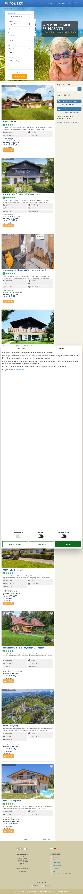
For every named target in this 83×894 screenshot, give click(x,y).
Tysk (55, 848)
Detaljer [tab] (62, 348)
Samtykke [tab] (21, 348)
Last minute (61, 3)
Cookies (55, 868)
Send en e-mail (70, 109)
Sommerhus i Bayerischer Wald (67, 122)
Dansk (51, 848)
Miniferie (51, 3)
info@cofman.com (22, 873)
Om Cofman (56, 862)
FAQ (54, 860)
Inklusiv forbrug (14, 61)
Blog (54, 871)
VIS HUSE (20, 76)
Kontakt (55, 857)
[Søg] (79, 89)
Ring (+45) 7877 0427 (70, 101)
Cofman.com (22, 865)
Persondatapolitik (58, 865)
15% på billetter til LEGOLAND (62, 874)
